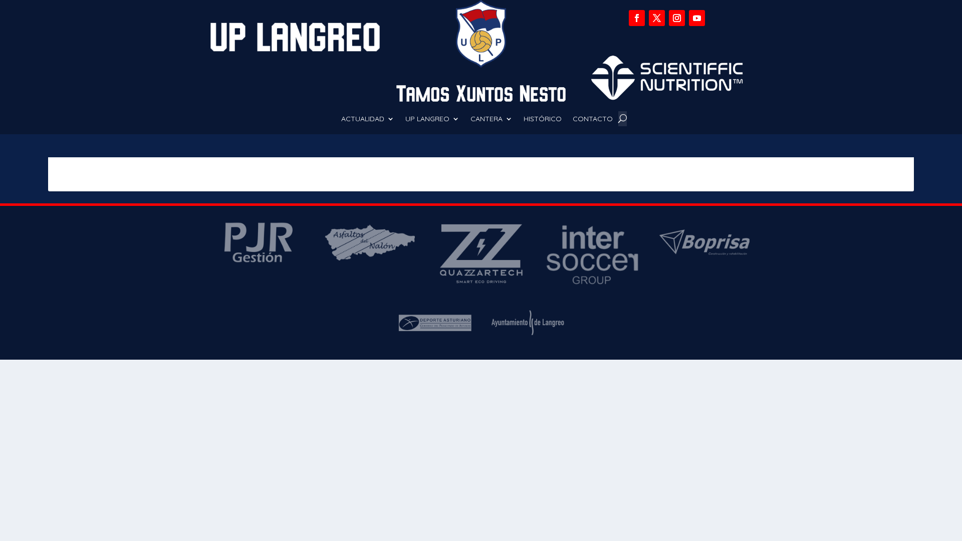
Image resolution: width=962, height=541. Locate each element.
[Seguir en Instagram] (677, 18)
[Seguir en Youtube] (697, 18)
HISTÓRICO (543, 119)
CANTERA (486, 119)
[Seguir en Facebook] (637, 18)
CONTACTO (593, 119)
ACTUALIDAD (362, 119)
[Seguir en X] (657, 18)
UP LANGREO (427, 119)
